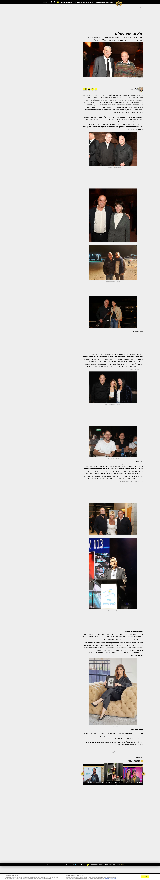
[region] (80, 876)
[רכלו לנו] (58, 2)
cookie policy (113, 878)
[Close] (158, 876)
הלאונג (139, 7)
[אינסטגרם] (51, 2)
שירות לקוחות (94, 864)
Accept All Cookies (145, 876)
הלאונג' (138, 757)
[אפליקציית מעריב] (83, 865)
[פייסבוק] (54, 2)
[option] (113, 772)
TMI (142, 7)
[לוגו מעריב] (45, 2)
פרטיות (45, 864)
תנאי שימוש (50, 864)
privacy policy (107, 878)
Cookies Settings (136, 876)
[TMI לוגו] (118, 2)
